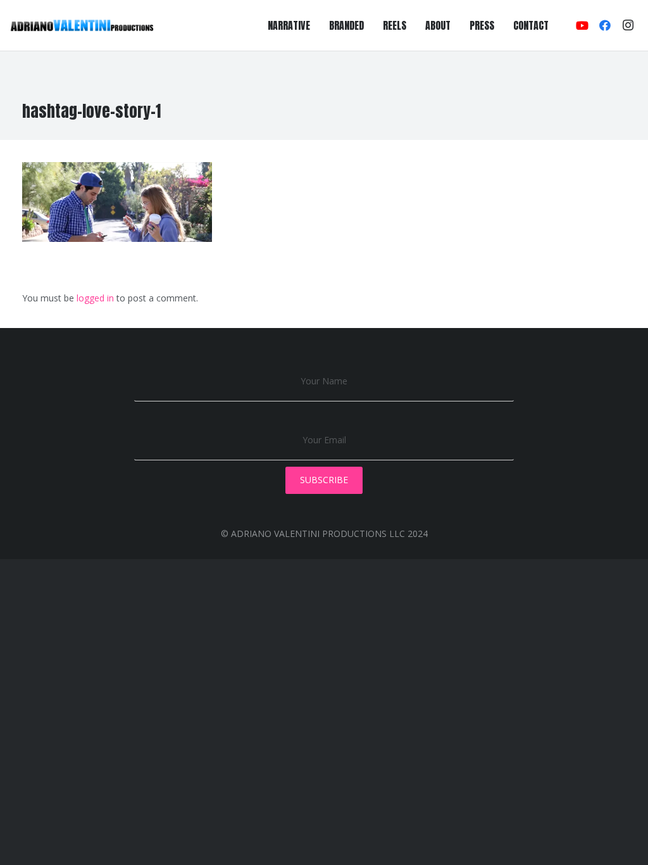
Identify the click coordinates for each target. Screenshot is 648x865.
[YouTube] (582, 25)
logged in (95, 298)
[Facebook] (605, 25)
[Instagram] (627, 25)
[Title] (82, 25)
